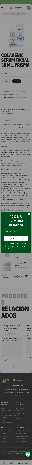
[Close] (29, 214)
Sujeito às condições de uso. (17, 248)
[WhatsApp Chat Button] (27, 454)
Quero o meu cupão (16, 238)
